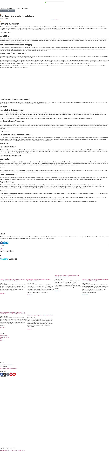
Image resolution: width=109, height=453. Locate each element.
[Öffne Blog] (19, 8)
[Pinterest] (11, 374)
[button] (1, 242)
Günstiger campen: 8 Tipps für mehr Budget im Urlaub (40, 315)
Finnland (56, 19)
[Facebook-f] (1, 374)
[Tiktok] (7, 374)
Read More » (3, 293)
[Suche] (1, 248)
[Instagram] (4, 374)
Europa (52, 19)
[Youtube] (14, 374)
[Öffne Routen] (13, 8)
